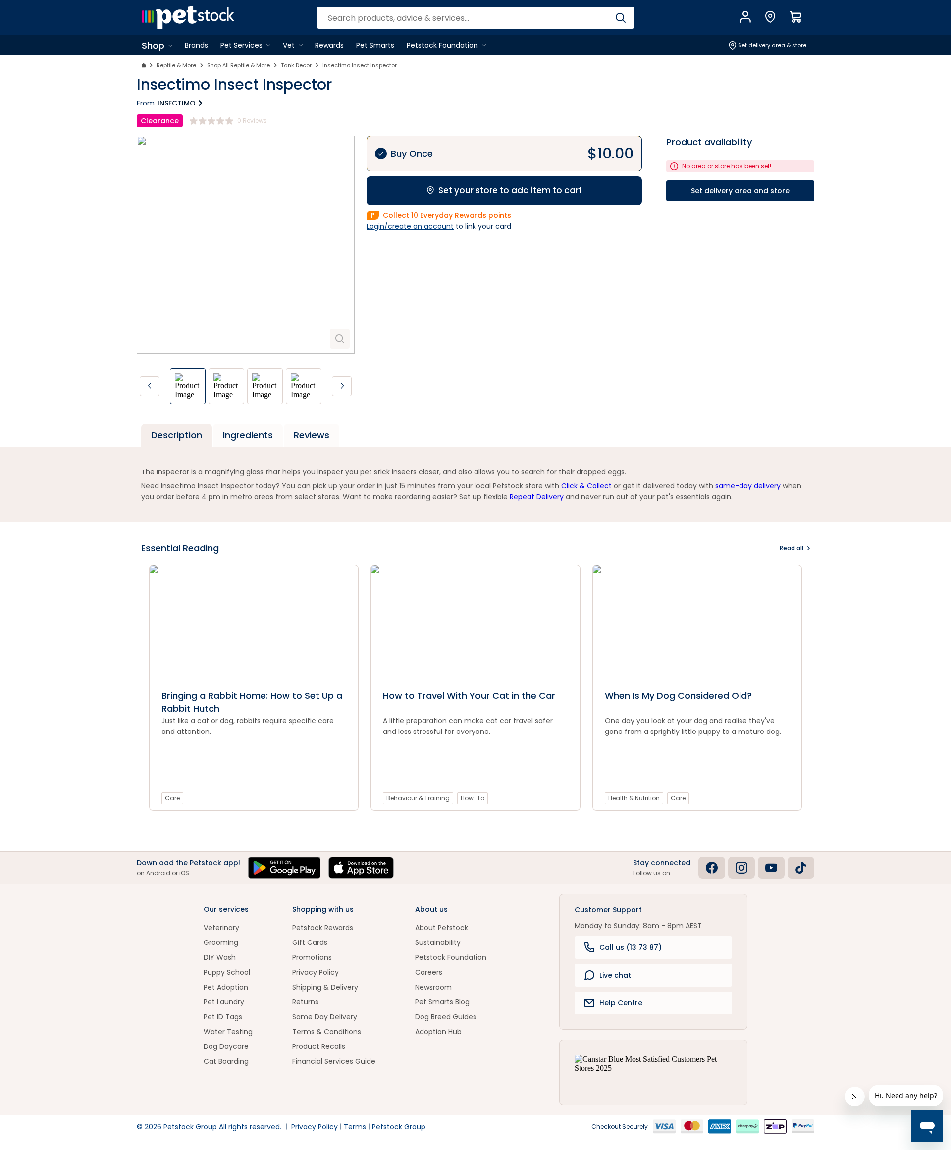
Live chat (615, 975)
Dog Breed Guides (445, 1017)
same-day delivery (748, 486)
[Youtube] (771, 868)
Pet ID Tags (223, 1017)
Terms (355, 1127)
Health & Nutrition (634, 798)
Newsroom (433, 987)
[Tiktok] (801, 868)
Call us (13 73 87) (630, 947)
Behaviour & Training (418, 798)
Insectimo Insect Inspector (359, 65)
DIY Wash (220, 957)
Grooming (221, 942)
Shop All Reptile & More (238, 65)
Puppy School (227, 972)
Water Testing (228, 1032)
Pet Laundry (224, 1002)
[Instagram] (741, 868)
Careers (428, 972)
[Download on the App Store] (361, 868)
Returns (305, 1002)
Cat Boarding (226, 1061)
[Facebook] (711, 868)
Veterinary (221, 928)
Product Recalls (318, 1046)
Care (172, 798)
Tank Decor (296, 65)
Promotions (312, 957)
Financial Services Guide (333, 1061)
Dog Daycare (226, 1046)
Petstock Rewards (322, 928)
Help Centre (620, 1003)
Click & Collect (586, 486)
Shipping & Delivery (325, 987)
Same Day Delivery (324, 1017)
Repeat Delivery (537, 497)
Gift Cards (309, 942)
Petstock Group (398, 1127)
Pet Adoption (226, 987)
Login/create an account (410, 226)
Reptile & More (176, 65)
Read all (791, 548)
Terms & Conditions (326, 1032)
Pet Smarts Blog (442, 1002)
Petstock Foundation (450, 957)
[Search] (620, 17)
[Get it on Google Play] (284, 868)
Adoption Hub (438, 1032)
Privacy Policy (315, 972)
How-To (472, 798)
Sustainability (438, 942)
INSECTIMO (177, 103)
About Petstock (441, 928)
